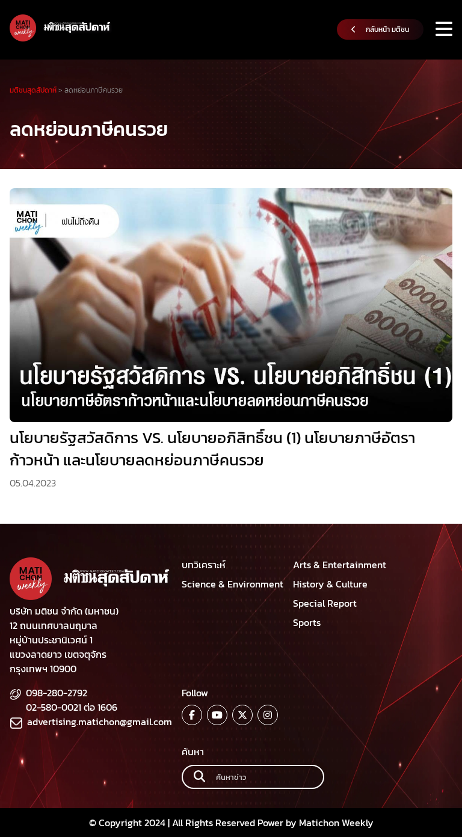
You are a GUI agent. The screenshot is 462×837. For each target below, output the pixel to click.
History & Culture (330, 584)
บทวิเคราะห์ (204, 564)
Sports (307, 622)
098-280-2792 (56, 692)
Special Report (325, 603)
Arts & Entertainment (339, 564)
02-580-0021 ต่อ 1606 (71, 707)
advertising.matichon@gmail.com (99, 721)
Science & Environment (232, 584)
